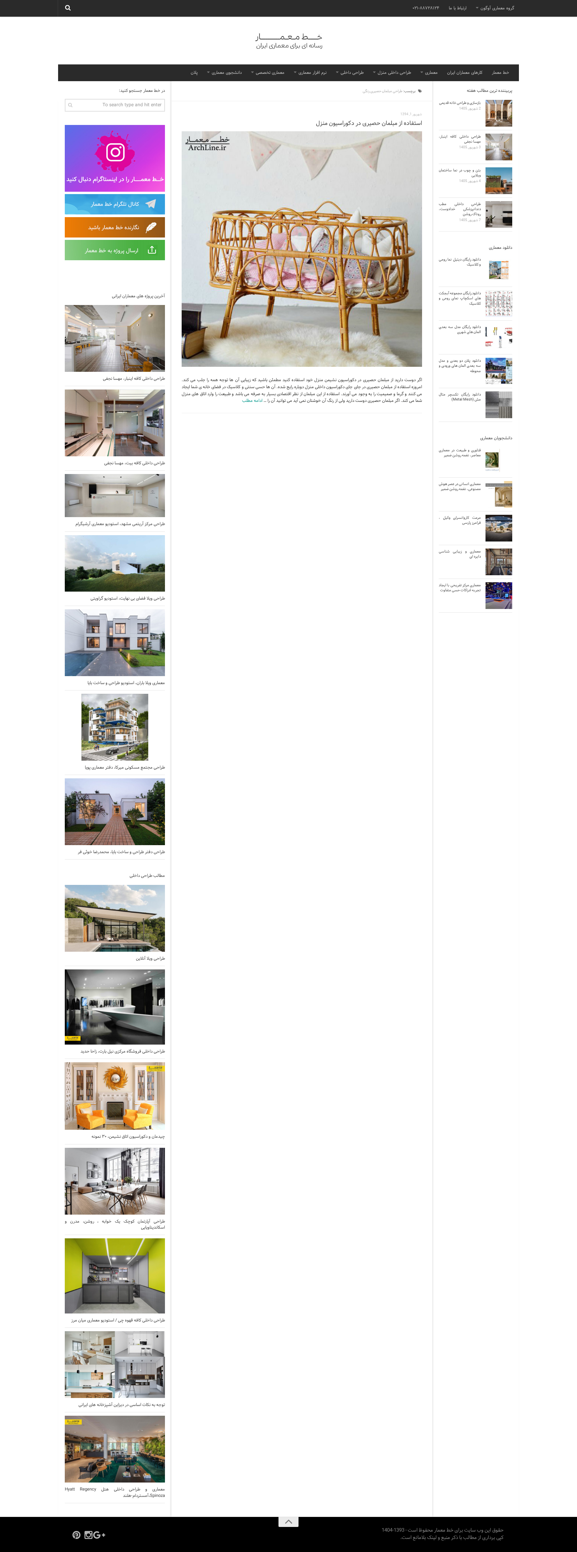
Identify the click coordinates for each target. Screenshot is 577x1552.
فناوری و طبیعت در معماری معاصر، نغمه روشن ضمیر (460, 452)
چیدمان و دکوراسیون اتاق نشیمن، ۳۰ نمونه (128, 1136)
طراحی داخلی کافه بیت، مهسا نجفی (134, 463)
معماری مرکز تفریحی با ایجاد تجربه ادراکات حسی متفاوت (460, 587)
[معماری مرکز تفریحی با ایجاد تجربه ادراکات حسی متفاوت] (499, 595)
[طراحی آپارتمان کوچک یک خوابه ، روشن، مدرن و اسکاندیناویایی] (115, 1181)
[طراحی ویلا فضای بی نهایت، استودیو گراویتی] (115, 563)
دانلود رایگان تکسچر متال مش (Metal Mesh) (460, 397)
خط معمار (500, 72)
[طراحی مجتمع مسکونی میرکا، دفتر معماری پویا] (115, 727)
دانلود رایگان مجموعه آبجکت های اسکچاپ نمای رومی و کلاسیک (460, 298)
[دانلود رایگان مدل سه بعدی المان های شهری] (499, 337)
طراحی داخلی (352, 72)
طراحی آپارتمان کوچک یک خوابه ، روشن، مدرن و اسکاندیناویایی (115, 1224)
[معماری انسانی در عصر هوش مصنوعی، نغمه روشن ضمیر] (499, 494)
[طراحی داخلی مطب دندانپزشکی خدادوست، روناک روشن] (499, 214)
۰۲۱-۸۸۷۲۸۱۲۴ (425, 8)
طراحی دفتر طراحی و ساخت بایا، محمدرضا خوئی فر (121, 852)
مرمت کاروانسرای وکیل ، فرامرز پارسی (460, 520)
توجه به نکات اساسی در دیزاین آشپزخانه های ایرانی (121, 1405)
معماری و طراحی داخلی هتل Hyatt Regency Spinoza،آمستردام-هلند (115, 1492)
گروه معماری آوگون (497, 8)
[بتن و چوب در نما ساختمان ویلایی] (499, 180)
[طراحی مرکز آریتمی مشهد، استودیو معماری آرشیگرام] (115, 495)
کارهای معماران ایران (465, 72)
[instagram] (88, 1535)
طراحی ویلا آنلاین (150, 958)
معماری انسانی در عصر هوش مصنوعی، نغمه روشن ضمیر (460, 486)
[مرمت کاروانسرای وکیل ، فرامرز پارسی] (499, 528)
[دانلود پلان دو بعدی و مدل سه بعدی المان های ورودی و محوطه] (499, 371)
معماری (431, 72)
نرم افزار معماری (313, 72)
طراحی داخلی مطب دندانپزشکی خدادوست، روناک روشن (460, 209)
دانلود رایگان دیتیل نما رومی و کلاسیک (460, 262)
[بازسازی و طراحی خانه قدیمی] (499, 113)
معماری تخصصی (270, 72)
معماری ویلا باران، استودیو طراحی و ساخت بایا (126, 683)
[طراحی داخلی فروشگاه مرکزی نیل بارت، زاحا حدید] (115, 1007)
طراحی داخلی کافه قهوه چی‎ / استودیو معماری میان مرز (118, 1320)
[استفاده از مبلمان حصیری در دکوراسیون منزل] (302, 249)
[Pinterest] (76, 1535)
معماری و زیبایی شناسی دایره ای (460, 554)
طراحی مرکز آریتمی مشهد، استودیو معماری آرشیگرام (120, 524)
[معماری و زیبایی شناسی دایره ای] (499, 562)
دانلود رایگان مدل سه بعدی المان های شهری (460, 329)
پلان (194, 72)
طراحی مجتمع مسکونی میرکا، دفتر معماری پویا (125, 767)
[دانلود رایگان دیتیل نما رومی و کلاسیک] (499, 270)
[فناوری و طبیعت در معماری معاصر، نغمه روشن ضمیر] (499, 460)
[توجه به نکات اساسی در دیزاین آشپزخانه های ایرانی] (115, 1364)
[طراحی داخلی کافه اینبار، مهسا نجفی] (115, 338)
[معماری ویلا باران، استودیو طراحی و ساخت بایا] (115, 642)
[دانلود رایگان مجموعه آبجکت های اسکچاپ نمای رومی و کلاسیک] (499, 303)
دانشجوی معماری (227, 72)
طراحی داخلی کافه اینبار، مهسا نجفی (134, 378)
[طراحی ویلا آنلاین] (115, 918)
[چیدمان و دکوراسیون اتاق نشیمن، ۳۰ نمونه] (115, 1096)
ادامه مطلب (252, 401)
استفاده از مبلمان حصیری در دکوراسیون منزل (369, 123)
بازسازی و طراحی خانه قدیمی (460, 103)
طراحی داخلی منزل (394, 72)
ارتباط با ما (457, 8)
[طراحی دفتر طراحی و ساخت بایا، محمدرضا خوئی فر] (115, 811)
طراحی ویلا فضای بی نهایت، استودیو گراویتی (127, 598)
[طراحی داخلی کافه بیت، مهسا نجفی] (115, 423)
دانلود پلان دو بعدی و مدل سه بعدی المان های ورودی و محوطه (460, 366)
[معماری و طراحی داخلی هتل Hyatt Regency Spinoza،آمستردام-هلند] (115, 1449)
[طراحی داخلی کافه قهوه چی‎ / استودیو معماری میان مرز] (115, 1275)
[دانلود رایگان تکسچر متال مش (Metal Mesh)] (499, 405)
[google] (100, 1535)
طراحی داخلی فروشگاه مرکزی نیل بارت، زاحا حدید (122, 1051)
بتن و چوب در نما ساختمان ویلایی (460, 172)
